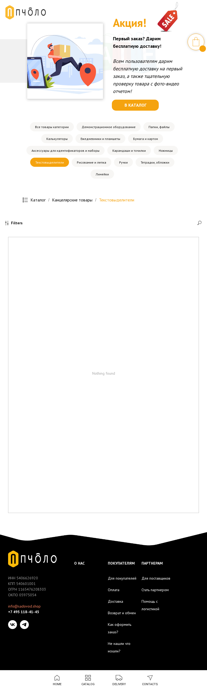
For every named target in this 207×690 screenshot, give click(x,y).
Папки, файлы (159, 127)
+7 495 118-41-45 (23, 611)
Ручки (123, 162)
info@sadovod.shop (24, 606)
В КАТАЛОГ (135, 105)
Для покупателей (122, 578)
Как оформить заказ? (119, 628)
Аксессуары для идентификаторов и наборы (65, 151)
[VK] (12, 624)
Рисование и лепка (91, 162)
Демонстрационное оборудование (109, 127)
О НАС (79, 563)
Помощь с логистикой (150, 605)
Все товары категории (52, 127)
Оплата (113, 589)
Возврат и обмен (122, 612)
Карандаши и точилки (129, 151)
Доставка (115, 601)
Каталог (38, 200)
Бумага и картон (145, 139)
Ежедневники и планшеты (100, 139)
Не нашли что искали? (119, 647)
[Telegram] (24, 624)
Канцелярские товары (72, 200)
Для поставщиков (156, 578)
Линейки (102, 174)
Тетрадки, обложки (155, 162)
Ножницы (166, 151)
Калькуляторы (57, 139)
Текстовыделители (49, 162)
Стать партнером (155, 589)
